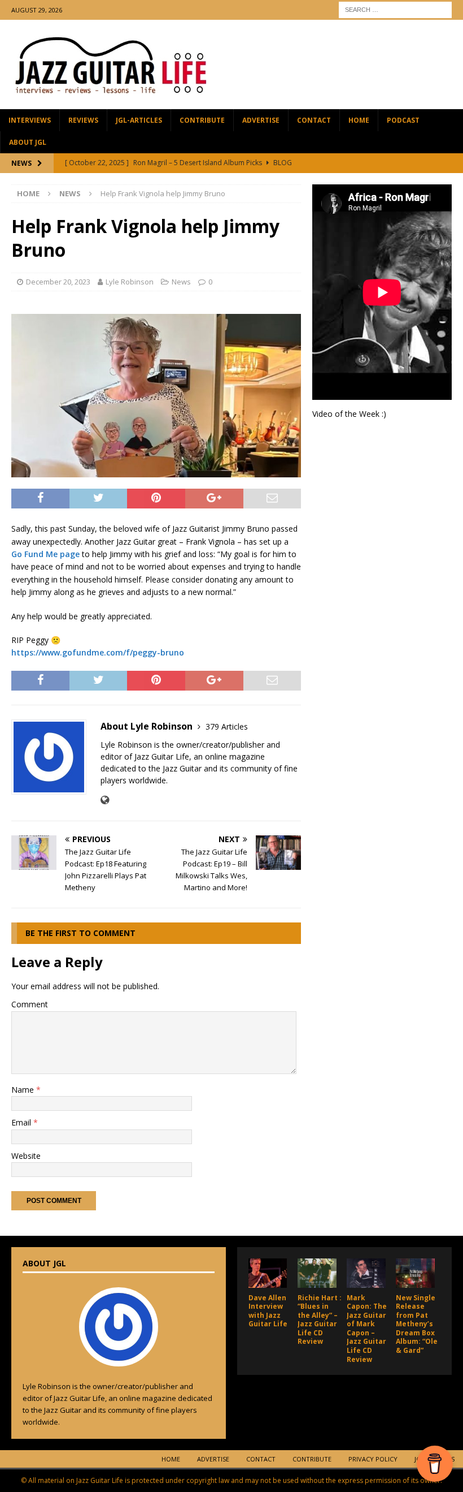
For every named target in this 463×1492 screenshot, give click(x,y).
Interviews (29, 120)
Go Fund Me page (45, 554)
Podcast (403, 120)
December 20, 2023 (58, 282)
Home (358, 120)
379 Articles (227, 726)
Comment (29, 1004)
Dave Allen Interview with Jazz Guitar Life (267, 1311)
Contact (314, 120)
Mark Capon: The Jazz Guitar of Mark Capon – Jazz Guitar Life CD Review (367, 1328)
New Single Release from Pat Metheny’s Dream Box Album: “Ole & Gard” (417, 1324)
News (181, 282)
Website (26, 1155)
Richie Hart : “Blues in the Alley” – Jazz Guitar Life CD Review (320, 1320)
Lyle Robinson (130, 282)
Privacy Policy (373, 1459)
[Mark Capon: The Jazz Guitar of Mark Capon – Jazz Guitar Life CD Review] (366, 1272)
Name (23, 1089)
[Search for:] (395, 8)
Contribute (202, 120)
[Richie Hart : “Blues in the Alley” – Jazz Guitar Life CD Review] (317, 1272)
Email (22, 1122)
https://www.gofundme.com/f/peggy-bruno (97, 652)
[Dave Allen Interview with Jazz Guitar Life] (267, 1272)
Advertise (260, 120)
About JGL (27, 142)
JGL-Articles (139, 120)
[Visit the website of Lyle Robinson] (105, 800)
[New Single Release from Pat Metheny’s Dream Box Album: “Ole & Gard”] (415, 1272)
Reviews (83, 120)
